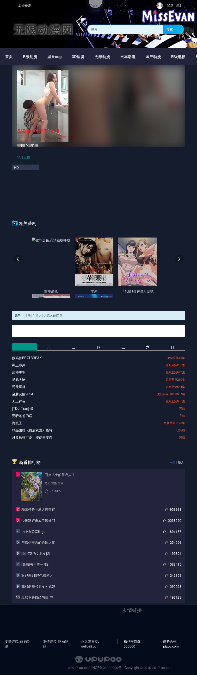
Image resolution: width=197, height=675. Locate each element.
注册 (179, 5)
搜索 (169, 29)
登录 (170, 5)
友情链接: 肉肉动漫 (17, 641)
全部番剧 (24, 5)
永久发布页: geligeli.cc (90, 641)
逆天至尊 (18, 386)
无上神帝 (18, 401)
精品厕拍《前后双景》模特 (32, 430)
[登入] (39, 315)
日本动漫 (127, 56)
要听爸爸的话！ (24, 415)
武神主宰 (18, 372)
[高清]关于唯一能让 (35, 564)
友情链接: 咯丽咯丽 (55, 641)
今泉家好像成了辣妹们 (38, 520)
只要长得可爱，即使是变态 (32, 437)
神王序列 (18, 365)
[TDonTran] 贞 (22, 408)
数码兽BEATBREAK (27, 357)
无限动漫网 (43, 29)
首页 (9, 56)
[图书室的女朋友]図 (35, 553)
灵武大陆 (18, 379)
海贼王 (17, 422)
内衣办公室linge (33, 531)
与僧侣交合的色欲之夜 (38, 542)
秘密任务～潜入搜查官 (38, 509)
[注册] (28, 315)
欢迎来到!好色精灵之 (37, 575)
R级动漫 (30, 56)
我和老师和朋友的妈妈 (38, 586)
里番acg (54, 56)
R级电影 (178, 56)
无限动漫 (102, 56)
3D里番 (78, 56)
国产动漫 (153, 56)
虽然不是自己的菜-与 (37, 597)
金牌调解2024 (22, 393)
